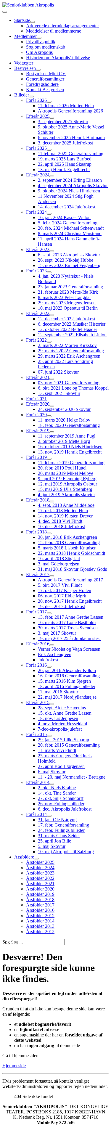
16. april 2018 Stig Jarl (59, 558)
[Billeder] (31, 96)
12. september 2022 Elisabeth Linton (72, 334)
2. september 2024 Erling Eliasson (70, 180)
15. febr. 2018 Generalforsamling (69, 542)
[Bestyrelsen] (38, 70)
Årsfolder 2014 (40, 920)
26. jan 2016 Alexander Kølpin (67, 670)
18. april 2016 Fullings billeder (66, 686)
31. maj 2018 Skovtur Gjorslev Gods (72, 569)
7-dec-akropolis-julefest (60, 729)
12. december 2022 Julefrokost (66, 318)
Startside (22, 20)
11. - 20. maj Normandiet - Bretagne (71, 776)
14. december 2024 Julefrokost (66, 206)
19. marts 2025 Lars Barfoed (64, 158)
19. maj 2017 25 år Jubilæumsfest (69, 638)
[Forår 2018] (49, 533)
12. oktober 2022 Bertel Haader (67, 329)
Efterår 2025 (37, 116)
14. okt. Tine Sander (57, 792)
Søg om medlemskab (45, 46)
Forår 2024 (36, 212)
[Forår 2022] (49, 342)
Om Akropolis (39, 52)
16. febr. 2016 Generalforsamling (69, 675)
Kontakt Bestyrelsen (45, 89)
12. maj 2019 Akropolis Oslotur (67, 483)
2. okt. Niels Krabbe (57, 787)
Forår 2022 (36, 340)
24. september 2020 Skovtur (64, 409)
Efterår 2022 (37, 313)
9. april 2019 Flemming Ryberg (67, 478)
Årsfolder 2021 (40, 883)
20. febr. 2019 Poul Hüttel (62, 467)
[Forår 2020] (49, 416)
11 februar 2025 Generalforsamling (70, 153)
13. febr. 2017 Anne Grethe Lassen (70, 617)
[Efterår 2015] (51, 704)
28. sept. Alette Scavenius (62, 707)
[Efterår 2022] (51, 315)
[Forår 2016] (49, 667)
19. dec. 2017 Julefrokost (61, 606)
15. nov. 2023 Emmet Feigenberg (69, 265)
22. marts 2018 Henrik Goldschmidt (71, 553)
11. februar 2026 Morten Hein (66, 105)
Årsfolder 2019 (40, 894)
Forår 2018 (36, 531)
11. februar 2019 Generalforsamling (71, 462)
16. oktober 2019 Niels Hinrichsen (70, 446)
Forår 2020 (36, 414)
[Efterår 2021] (51, 379)
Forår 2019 (36, 457)
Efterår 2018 (37, 499)
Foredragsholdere (42, 84)
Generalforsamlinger (45, 78)
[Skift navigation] (4, 12)
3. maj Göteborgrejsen (58, 563)
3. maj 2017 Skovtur (57, 633)
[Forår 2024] (49, 214)
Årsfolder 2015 (40, 915)
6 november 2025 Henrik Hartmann (71, 137)
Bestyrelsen (25, 68)
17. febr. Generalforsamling (63, 824)
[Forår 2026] (49, 102)
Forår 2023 (36, 270)
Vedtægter (23, 62)
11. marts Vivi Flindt (57, 750)
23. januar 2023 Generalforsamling (70, 286)
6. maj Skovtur (51, 771)
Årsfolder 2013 (40, 926)
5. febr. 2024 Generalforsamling (67, 222)
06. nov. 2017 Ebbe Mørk (62, 595)
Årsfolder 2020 (40, 888)
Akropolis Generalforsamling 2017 (70, 579)
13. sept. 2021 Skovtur (59, 393)
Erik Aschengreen (54, 654)
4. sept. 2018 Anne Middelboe (66, 505)
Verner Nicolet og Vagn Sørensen (69, 649)
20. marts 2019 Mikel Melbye (65, 473)
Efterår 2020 (37, 403)
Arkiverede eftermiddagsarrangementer (62, 25)
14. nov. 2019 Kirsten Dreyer (65, 515)
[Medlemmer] (39, 38)
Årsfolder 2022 (40, 878)
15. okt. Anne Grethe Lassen (64, 713)
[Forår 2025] (49, 150)
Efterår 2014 (37, 782)
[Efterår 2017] (51, 576)
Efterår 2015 (37, 702)
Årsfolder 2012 (40, 931)
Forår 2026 (36, 100)
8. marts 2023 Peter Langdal (64, 297)
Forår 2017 (36, 611)
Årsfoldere (24, 856)
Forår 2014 (36, 814)
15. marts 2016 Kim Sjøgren (64, 681)
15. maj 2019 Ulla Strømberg (65, 489)
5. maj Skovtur (51, 846)
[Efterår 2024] (51, 176)
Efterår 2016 (37, 643)
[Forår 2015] (49, 736)
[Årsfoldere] (36, 858)
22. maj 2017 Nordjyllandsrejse (67, 697)
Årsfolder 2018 (40, 899)
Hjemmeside (14, 1065)
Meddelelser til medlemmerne (53, 30)
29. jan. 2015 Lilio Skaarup (63, 739)
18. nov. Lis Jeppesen (58, 718)
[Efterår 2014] (51, 784)
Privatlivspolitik (40, 41)
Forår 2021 (36, 398)
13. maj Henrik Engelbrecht (64, 169)
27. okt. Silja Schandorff (60, 798)
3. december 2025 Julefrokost (65, 142)
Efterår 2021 (37, 377)
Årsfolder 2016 (40, 910)
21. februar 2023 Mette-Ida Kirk (68, 292)
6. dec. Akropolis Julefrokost (64, 808)
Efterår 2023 (37, 249)
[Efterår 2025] (51, 118)
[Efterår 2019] (51, 432)
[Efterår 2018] (51, 501)
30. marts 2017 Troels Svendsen (68, 627)
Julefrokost (48, 659)
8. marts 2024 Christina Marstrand (70, 233)
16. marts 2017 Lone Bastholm (67, 622)
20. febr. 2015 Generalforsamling (69, 745)
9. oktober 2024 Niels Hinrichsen (69, 190)
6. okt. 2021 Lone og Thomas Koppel (73, 387)
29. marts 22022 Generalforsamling (71, 350)
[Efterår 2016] (51, 645)
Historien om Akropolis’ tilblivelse (58, 57)
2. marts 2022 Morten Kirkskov (67, 345)
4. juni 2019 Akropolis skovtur (66, 494)
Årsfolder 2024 (40, 867)
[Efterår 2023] (51, 251)
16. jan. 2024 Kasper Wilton (64, 217)
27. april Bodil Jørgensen (61, 766)
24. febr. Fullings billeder (61, 830)
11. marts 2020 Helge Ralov (64, 419)
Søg (6, 941)
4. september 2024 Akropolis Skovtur (73, 185)
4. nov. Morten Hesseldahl (62, 723)
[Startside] (32, 22)
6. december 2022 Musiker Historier (71, 324)
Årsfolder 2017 (40, 904)
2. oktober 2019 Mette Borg (64, 441)
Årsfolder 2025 (40, 862)
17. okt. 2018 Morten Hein (63, 510)
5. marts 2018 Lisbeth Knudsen (67, 547)
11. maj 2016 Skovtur (58, 691)
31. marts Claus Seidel (59, 835)
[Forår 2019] (49, 459)
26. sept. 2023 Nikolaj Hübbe (65, 260)
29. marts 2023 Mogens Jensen (67, 302)
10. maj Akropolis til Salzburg (66, 851)
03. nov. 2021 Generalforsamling (68, 382)
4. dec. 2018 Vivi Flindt (60, 521)
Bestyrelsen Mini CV (46, 73)
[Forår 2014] (49, 816)
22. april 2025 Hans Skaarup (64, 164)
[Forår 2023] (49, 272)
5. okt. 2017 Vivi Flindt (60, 585)
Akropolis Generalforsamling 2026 (70, 110)
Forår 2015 (36, 734)
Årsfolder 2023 (40, 872)
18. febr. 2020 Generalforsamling (69, 425)
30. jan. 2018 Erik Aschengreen (67, 537)
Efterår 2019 (37, 430)
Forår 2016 (36, 665)
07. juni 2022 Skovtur (58, 371)
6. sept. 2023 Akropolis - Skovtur (69, 254)
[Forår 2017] (49, 613)
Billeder (21, 94)
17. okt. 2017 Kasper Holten (64, 590)
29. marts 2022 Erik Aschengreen (69, 356)
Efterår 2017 (37, 574)
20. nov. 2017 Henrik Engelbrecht (70, 601)
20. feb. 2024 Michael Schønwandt (71, 228)
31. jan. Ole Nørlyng (57, 819)
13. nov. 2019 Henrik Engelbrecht (70, 451)
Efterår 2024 (37, 174)
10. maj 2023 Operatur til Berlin (68, 308)
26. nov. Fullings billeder (61, 803)
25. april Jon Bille (54, 840)
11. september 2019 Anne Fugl (66, 435)
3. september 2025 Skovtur (63, 121)
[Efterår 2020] (51, 405)
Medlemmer (25, 36)
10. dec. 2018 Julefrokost (61, 526)
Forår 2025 (36, 148)
